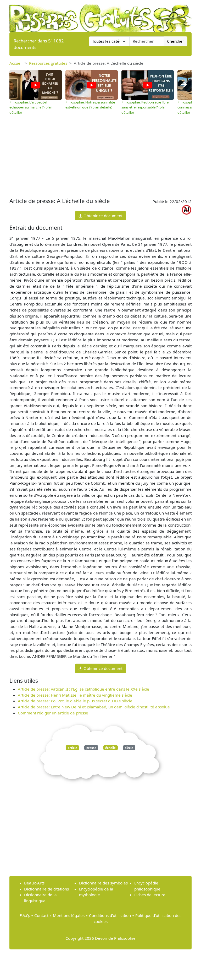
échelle (110, 748)
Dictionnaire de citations (46, 889)
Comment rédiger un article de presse (53, 712)
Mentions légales (69, 915)
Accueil (16, 63)
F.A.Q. (25, 915)
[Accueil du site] (100, 15)
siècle (129, 748)
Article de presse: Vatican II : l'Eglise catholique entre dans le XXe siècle (83, 689)
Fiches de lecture (149, 894)
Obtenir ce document (102, 215)
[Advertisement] (100, 154)
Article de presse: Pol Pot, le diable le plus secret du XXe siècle (75, 700)
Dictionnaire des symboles (103, 883)
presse (91, 748)
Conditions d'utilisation (110, 915)
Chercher (175, 41)
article (72, 748)
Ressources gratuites (48, 63)
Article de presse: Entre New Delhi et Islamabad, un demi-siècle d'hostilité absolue (94, 706)
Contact (41, 915)
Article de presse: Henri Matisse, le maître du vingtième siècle (75, 695)
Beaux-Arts (34, 883)
